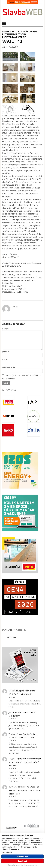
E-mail (4, 359)
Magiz (11, 758)
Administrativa (10, 31)
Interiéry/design (28, 31)
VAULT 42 (12, 41)
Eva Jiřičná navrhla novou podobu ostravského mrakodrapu (25, 790)
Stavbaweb (12, 637)
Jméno (4, 351)
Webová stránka (8, 367)
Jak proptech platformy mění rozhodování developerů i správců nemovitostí (25, 762)
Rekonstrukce (9, 34)
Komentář (6, 329)
